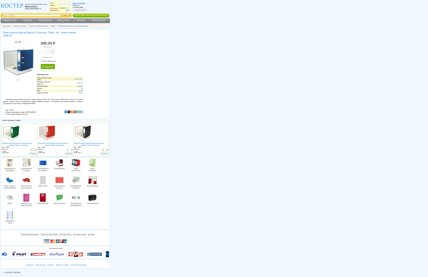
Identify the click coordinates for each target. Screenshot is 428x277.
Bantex (80, 86)
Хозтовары (81, 20)
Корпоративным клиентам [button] (30, 234)
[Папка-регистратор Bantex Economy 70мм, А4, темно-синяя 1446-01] (18, 62)
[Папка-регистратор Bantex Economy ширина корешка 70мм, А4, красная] (47, 141)
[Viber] (75, 112)
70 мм (81, 93)
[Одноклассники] (72, 112)
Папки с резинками (92, 163)
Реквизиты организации (79, 265)
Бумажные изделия (9, 20)
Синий (81, 90)
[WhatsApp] (78, 112)
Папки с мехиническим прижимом (10, 180)
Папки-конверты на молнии (76, 180)
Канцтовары (27, 20)
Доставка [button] (91, 234)
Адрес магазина (87, 15)
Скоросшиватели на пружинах (43, 163)
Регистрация (54, 8)
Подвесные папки (59, 197)
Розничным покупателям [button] (49, 234)
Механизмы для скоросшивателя (76, 197)
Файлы (10, 197)
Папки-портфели (92, 197)
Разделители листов (10, 215)
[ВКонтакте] (66, 112)
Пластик (80, 83)
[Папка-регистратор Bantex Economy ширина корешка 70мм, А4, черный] (83, 141)
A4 (82, 88)
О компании (29, 265)
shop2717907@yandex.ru (33, 8)
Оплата (77, 15)
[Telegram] (81, 112)
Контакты (104, 15)
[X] (69, 112)
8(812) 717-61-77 (31, 6)
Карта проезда (40, 265)
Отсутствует (78, 79)
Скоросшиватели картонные (26, 163)
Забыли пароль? (54, 10)
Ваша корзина (79, 3)
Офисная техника (63, 20)
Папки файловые (92, 180)
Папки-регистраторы (76, 163)
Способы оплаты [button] (65, 234)
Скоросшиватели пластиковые (10, 163)
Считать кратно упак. (49, 61)
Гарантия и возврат (62, 265)
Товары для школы (99, 20)
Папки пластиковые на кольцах (26, 180)
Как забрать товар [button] (79, 234)
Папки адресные (43, 197)
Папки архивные (59, 163)
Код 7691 (18, 42)
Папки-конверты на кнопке (59, 180)
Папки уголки (43, 180)
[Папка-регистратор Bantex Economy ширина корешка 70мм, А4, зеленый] (11, 141)
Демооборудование (45, 20)
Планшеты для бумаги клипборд (26, 197)
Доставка (96, 15)
